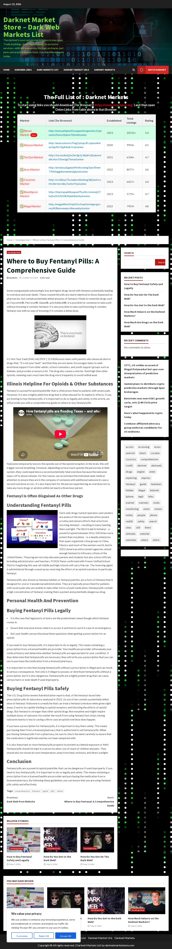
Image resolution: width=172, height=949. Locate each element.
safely (141, 521)
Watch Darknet (157, 69)
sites (128, 527)
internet (154, 490)
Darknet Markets (104, 69)
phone (153, 515)
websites (131, 539)
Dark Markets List (48, 69)
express (145, 477)
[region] (44, 925)
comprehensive (22, 791)
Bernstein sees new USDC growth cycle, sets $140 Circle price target (144, 402)
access (130, 446)
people (141, 515)
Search (129, 253)
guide (45, 791)
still (138, 527)
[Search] (134, 70)
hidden (130, 490)
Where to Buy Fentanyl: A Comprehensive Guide (89, 801)
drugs (129, 471)
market (130, 502)
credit (129, 465)
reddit (129, 521)
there (148, 527)
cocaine (155, 453)
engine (141, 471)
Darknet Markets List (88, 945)
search (153, 521)
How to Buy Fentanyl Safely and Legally (23, 839)
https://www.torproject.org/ (114, 105)
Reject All (44, 936)
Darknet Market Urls (76, 69)
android (130, 453)
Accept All (65, 936)
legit (140, 496)
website (144, 533)
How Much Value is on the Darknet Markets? (146, 900)
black (142, 453)
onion (146, 508)
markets (143, 502)
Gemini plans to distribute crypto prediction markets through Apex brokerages (144, 388)
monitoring (132, 508)
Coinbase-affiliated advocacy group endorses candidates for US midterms (143, 427)
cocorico (131, 459)
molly (156, 502)
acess (157, 446)
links (151, 496)
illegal (141, 490)
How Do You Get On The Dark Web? (97, 839)
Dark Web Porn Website (21, 799)
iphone (130, 496)
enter (152, 471)
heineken (156, 484)
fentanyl (36, 791)
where (60, 791)
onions (158, 508)
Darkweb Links (23, 69)
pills (52, 791)
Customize (22, 936)
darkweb (156, 465)
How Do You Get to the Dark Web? (60, 839)
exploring (131, 477)
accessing (143, 446)
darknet (141, 465)
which (156, 539)
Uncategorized (14, 252)
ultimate (130, 533)
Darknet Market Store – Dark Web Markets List (31, 27)
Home (6, 69)
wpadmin (13, 277)
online (129, 515)
